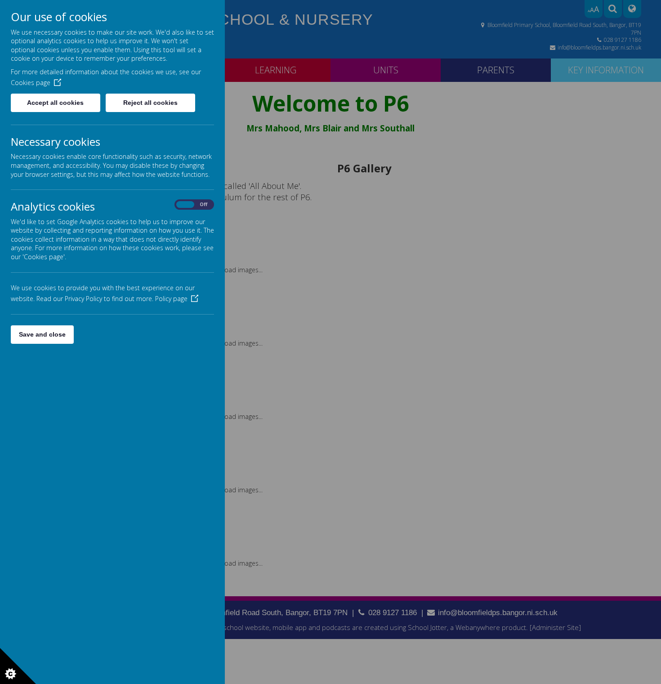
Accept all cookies (55, 102)
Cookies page (30, 82)
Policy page (171, 298)
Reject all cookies (150, 102)
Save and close (42, 334)
